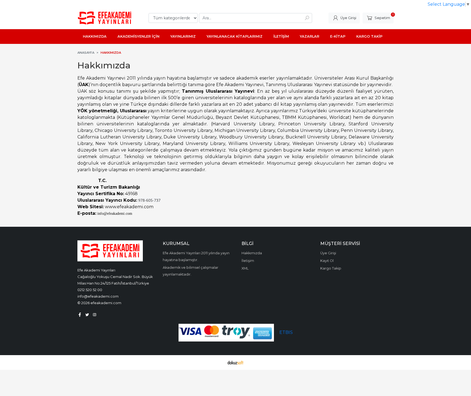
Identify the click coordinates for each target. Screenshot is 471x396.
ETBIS (286, 332)
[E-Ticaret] (235, 362)
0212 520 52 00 (89, 290)
